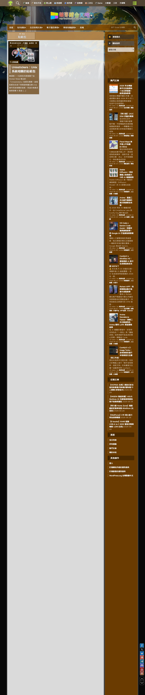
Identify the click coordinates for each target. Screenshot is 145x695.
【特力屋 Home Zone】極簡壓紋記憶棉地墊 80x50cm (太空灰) (121, 408)
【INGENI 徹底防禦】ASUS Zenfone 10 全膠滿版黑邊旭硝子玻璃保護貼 (121, 399)
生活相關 (127, 107)
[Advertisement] (121, 65)
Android (130, 310)
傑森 (26, 43)
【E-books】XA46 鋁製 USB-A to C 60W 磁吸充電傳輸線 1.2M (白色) (121, 424)
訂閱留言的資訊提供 (117, 471)
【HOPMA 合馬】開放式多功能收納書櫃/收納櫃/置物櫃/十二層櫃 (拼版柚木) (121, 387)
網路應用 (127, 163)
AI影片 (115, 282)
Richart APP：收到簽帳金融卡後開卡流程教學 (127, 289)
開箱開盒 (127, 135)
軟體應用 (127, 191)
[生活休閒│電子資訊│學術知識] (72, 18)
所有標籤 (113, 444)
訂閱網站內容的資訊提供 (119, 467)
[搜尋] (134, 27)
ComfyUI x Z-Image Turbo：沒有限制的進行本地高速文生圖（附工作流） (120, 353)
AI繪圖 (115, 193)
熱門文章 (113, 448)
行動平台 (116, 310)
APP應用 (123, 310)
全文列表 (113, 440)
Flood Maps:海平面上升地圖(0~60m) (126, 144)
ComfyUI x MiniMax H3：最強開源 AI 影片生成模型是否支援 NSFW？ (121, 261)
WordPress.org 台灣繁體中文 (121, 475)
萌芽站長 (122, 105)
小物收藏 (15, 62)
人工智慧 (127, 217)
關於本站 (113, 452)
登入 (111, 463)
